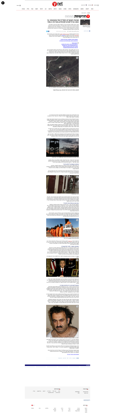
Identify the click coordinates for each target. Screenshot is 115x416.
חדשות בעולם (84, 12)
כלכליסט (46, 408)
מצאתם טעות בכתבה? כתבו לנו (73, 354)
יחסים (55, 408)
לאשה (55, 410)
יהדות (69, 408)
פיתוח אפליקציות (51, 392)
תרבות (86, 412)
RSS (78, 393)
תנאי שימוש (86, 393)
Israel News (77, 391)
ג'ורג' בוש (64, 358)
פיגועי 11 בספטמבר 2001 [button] (64, 34)
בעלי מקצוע (39, 391)
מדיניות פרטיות (85, 391)
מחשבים (78, 409)
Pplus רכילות (77, 410)
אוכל (62, 409)
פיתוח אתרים (58, 392)
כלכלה (86, 409)
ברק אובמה (60, 358)
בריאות (78, 408)
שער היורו (49, 391)
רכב (62, 410)
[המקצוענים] (87, 401)
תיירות (62, 408)
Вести (33, 408)
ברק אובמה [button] (70, 241)
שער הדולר (54, 391)
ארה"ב (70, 358)
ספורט (86, 410)
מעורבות (54, 409)
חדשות (88, 12)
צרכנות (69, 410)
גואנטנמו (63, 35)
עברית (34, 391)
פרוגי (39, 408)
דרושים (44, 391)
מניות (59, 391)
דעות (69, 409)
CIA (67, 358)
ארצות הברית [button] (76, 35)
